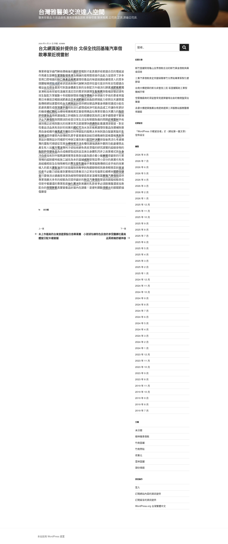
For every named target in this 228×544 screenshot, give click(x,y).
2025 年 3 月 (142, 260)
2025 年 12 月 (142, 204)
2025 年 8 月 (142, 229)
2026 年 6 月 (142, 167)
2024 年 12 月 (142, 279)
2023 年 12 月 (142, 354)
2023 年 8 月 (142, 379)
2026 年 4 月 (142, 179)
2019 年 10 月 (142, 391)
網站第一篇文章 (177, 131)
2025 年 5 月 (142, 248)
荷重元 (138, 455)
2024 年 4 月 (142, 329)
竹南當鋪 (140, 442)
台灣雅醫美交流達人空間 (72, 11)
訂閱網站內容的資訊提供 (148, 493)
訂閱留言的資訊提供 (145, 499)
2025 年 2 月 (142, 267)
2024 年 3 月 (142, 335)
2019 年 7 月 (142, 410)
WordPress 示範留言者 (150, 131)
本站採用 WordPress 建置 (51, 536)
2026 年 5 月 (142, 173)
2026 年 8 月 (142, 154)
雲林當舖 (140, 461)
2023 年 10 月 (142, 367)
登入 (137, 487)
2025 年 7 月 (142, 235)
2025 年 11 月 (142, 210)
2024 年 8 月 (142, 304)
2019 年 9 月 (142, 398)
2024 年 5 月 (142, 323)
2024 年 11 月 (142, 285)
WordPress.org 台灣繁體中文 (150, 506)
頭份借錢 (140, 467)
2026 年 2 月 (142, 192)
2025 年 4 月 (142, 254)
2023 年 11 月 (142, 360)
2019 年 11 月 (142, 385)
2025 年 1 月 (142, 273)
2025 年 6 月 (142, 242)
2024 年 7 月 (142, 310)
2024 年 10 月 (142, 292)
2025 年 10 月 (142, 217)
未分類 (46, 209)
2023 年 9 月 (142, 373)
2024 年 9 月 (142, 298)
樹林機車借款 (142, 436)
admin (62, 43)
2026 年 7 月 (142, 161)
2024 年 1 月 (142, 348)
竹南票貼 (140, 449)
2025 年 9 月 (142, 223)
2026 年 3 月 (142, 185)
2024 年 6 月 (142, 316)
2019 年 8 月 (142, 404)
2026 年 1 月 (142, 198)
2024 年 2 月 (142, 342)
